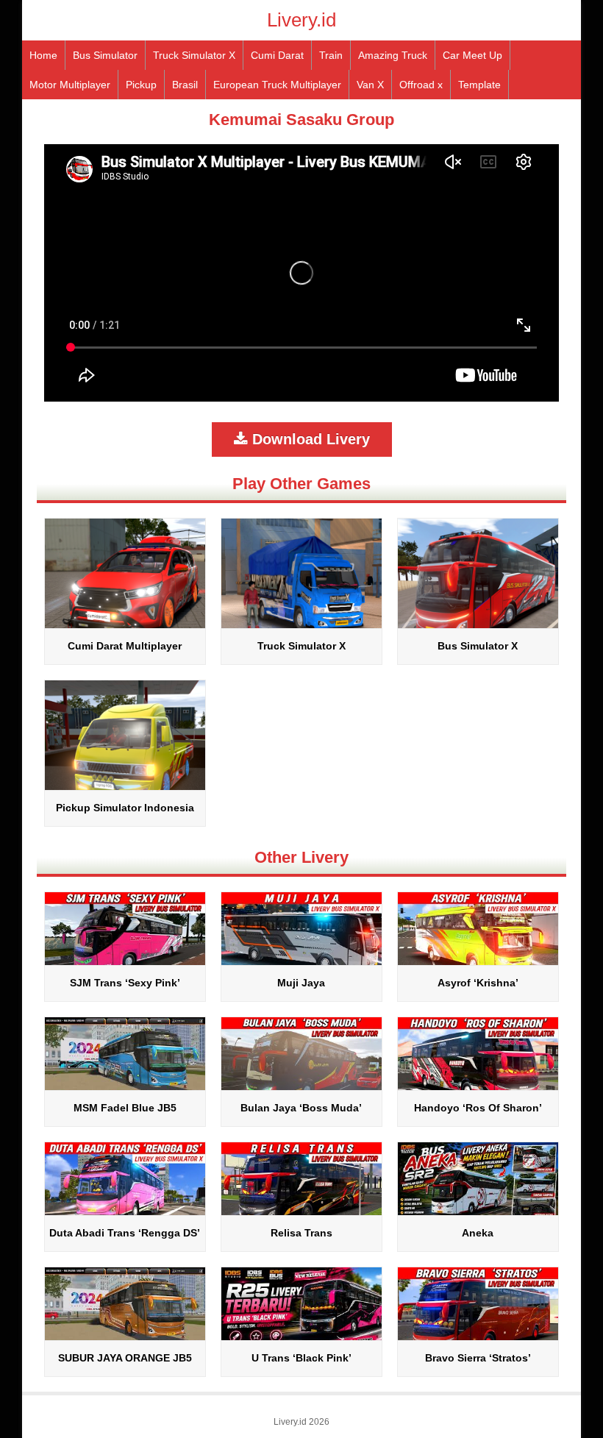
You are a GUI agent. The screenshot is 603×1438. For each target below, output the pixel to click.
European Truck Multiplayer (277, 84)
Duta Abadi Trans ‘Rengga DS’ (124, 1233)
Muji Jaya (301, 983)
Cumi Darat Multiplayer (125, 646)
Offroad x (421, 84)
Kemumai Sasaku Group (301, 119)
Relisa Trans (301, 1233)
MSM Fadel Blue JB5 (125, 1108)
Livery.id (301, 20)
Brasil (185, 84)
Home (43, 55)
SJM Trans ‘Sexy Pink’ (125, 983)
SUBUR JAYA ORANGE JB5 (125, 1358)
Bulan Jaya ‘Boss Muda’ (301, 1108)
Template (479, 84)
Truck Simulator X (194, 55)
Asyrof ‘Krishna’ (478, 983)
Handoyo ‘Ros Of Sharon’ (478, 1108)
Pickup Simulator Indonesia (125, 808)
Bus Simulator (105, 55)
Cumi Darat (277, 55)
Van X (370, 84)
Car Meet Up (472, 55)
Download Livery (309, 439)
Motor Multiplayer (69, 84)
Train (331, 55)
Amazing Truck (392, 55)
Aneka (477, 1233)
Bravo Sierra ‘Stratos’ (478, 1358)
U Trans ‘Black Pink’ (301, 1358)
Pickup (141, 84)
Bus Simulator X (478, 646)
